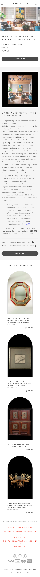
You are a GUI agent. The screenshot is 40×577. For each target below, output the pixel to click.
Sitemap (26, 572)
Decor (7, 45)
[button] (31, 4)
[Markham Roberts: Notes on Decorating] (20, 90)
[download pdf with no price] (35, 245)
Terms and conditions (18, 570)
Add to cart (20, 59)
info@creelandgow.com (20, 528)
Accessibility (16, 572)
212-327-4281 (20, 537)
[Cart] (36, 4)
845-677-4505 (20, 547)
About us (32, 570)
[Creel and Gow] (20, 4)
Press (6, 570)
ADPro (28, 224)
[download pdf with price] (33, 242)
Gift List (13, 45)
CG (3, 45)
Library (19, 45)
